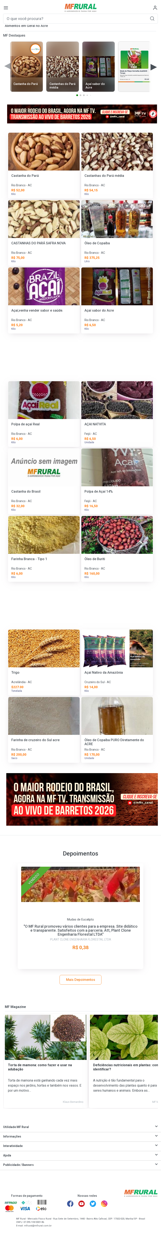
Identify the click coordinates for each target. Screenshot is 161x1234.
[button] (152, 18)
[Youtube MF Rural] (81, 1204)
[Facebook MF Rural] (70, 1204)
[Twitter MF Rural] (93, 1204)
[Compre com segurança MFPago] (11, 1202)
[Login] (155, 7)
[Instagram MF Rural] (104, 1204)
